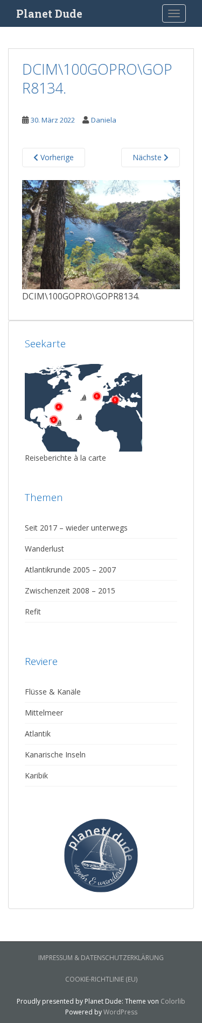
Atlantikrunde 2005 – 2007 (70, 569)
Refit (33, 611)
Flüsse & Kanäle (53, 691)
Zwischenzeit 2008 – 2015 (70, 590)
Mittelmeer (44, 712)
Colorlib (173, 1001)
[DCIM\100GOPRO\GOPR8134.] (101, 234)
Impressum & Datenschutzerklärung (101, 957)
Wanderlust (44, 548)
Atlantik (38, 733)
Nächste (148, 157)
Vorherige (56, 157)
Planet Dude (49, 13)
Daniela (103, 120)
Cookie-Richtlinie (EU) (101, 979)
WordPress (120, 1012)
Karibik (36, 775)
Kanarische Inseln (55, 754)
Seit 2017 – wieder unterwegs (76, 528)
